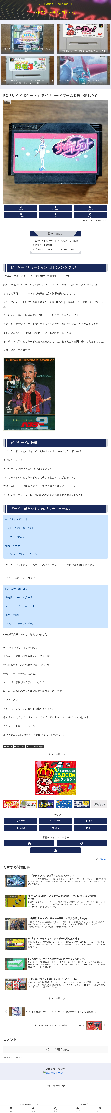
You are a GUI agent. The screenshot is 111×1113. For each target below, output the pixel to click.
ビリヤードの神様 (43, 245)
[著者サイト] (29, 843)
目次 (51, 233)
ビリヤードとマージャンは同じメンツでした (56, 240)
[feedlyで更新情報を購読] (82, 843)
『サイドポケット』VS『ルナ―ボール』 (55, 249)
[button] (102, 570)
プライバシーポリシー (28, 1104)
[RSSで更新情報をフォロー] (55, 850)
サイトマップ (82, 1104)
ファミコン (20, 747)
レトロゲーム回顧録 (35, 747)
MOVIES (9, 747)
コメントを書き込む (55, 1049)
